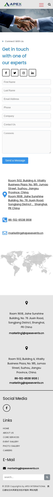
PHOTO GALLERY (11, 445)
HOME (6, 428)
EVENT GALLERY (11, 441)
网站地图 (34, 489)
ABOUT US (8, 432)
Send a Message (15, 160)
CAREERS (7, 450)
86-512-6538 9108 (20, 220)
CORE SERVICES (11, 437)
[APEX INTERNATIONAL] (13, 6)
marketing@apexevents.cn (25, 233)
